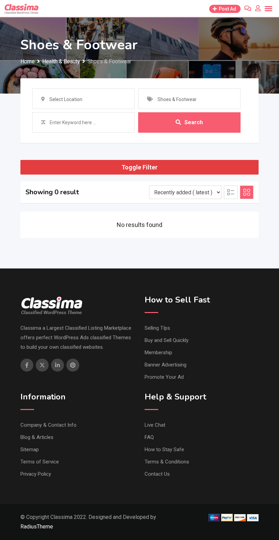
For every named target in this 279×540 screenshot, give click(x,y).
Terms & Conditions (167, 462)
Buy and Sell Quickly (166, 340)
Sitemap (29, 449)
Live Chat (155, 425)
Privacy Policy (35, 474)
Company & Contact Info (48, 425)
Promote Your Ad (164, 377)
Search (193, 122)
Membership (158, 352)
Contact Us (157, 474)
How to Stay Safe (164, 449)
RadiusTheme (36, 526)
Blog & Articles (36, 437)
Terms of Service (39, 462)
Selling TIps (157, 328)
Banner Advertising (165, 365)
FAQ (149, 437)
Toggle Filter (139, 167)
